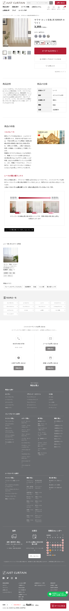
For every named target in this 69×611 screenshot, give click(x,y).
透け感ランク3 (51, 286)
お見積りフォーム (23, 594)
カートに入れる (59, 606)
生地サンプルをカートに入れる (51, 59)
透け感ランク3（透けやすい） (55, 488)
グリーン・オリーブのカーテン (26, 430)
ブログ (14, 10)
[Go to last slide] (61, 535)
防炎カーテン (57, 438)
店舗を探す (15, 7)
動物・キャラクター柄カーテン (42, 453)
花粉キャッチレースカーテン (38, 511)
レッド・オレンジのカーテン (26, 422)
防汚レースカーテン (38, 506)
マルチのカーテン (26, 454)
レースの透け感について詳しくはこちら (18, 229)
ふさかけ (51, 399)
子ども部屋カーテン (9, 442)
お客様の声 (6, 10)
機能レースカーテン (10, 498)
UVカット (10, 275)
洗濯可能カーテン (58, 441)
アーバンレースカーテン (11, 493)
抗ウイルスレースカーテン (38, 520)
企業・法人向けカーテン (40, 585)
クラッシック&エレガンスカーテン (10, 436)
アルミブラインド (42, 306)
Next (29, 32)
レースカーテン (26, 302)
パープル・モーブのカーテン (26, 439)
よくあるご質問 (22, 583)
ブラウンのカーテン (26, 450)
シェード (42, 302)
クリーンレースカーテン (38, 487)
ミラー (5, 275)
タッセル (26, 310)
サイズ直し (21, 599)
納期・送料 (21, 596)
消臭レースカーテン (38, 497)
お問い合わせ (61, 3)
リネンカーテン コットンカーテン (9, 431)
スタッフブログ (53, 590)
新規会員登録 (6, 583)
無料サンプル (22, 592)
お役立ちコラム (36, 7)
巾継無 (54, 43)
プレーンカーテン (9, 421)
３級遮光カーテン (58, 430)
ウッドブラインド (26, 306)
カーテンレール (10, 310)
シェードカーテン (9, 405)
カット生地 (17, 15)
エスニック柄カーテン (42, 449)
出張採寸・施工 (53, 585)
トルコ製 (48, 42)
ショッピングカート (7, 592)
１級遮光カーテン (58, 425)
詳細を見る (50, 348)
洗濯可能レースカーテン (30, 493)
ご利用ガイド (22, 585)
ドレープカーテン (10, 302)
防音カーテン (57, 444)
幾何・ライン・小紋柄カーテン (42, 424)
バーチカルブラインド (58, 306)
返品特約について (59, 71)
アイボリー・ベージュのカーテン (26, 446)
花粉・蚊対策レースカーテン (30, 488)
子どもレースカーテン (10, 496)
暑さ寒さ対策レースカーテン (38, 482)
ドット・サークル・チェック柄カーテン (42, 434)
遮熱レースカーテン (30, 501)
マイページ (5, 587)
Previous (4, 32)
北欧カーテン (8, 428)
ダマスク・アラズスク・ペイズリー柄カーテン (42, 444)
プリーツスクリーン (10, 306)
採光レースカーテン (38, 501)
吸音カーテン (57, 446)
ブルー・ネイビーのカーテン (26, 435)
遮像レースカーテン (30, 520)
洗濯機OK (37, 42)
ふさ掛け (42, 310)
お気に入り (54, 9)
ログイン (58, 9)
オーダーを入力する (49, 51)
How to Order (22, 587)
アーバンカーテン (9, 439)
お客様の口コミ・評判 (39, 583)
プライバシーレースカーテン (30, 482)
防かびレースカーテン (30, 497)
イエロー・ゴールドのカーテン (26, 426)
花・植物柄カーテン (42, 439)
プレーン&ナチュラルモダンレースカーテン (12, 485)
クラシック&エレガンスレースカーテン (12, 490)
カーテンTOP (23, 10)
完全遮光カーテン (58, 433)
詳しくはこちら (34, 556)
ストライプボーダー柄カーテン (42, 429)
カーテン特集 (25, 7)
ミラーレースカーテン (30, 506)
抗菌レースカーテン (30, 510)
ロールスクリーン (57, 302)
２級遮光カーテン (58, 428)
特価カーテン (8, 407)
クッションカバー (10, 313)
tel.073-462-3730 (18, 344)
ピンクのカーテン (26, 442)
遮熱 (14, 273)
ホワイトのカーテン (26, 461)
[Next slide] (63, 535)
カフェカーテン (9, 402)
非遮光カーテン (58, 436)
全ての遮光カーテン (58, 422)
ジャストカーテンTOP (8, 15)
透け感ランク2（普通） (55, 485)
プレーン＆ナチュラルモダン (13, 286)
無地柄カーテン (42, 421)
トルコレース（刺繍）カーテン (12, 481)
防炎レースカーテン (38, 493)
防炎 (42, 42)
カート (64, 8)
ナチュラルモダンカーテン (9, 424)
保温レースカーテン (30, 516)
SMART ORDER (54, 587)
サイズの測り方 (22, 590)
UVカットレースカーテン (38, 516)
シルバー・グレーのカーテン (26, 457)
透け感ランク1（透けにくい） (55, 481)
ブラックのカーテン (26, 466)
